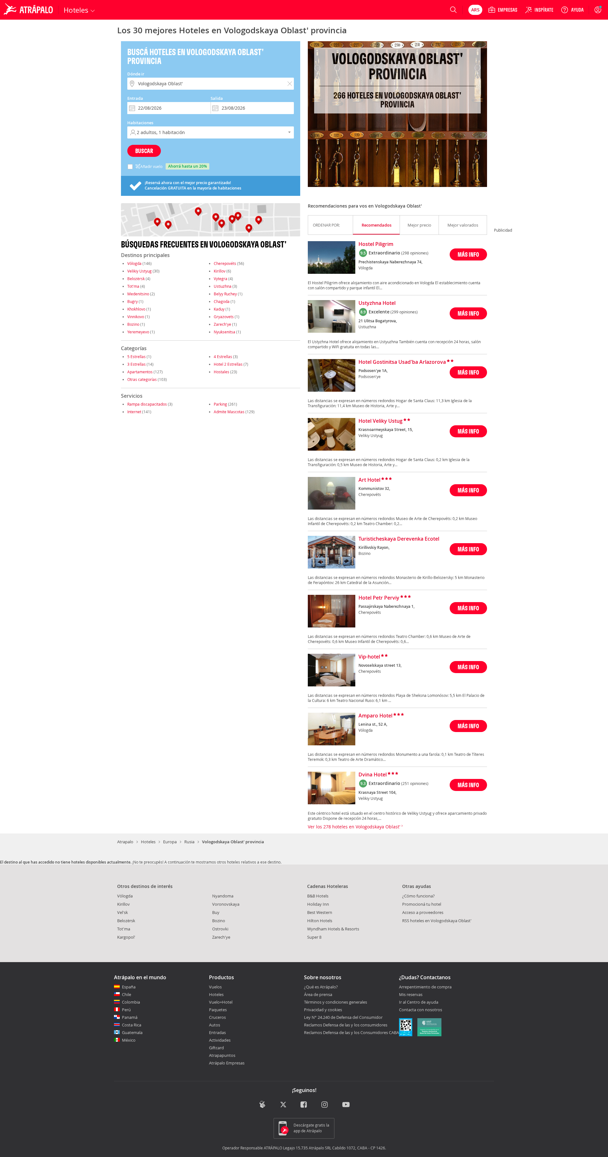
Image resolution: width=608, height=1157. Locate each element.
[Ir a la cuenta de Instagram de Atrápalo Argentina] (325, 1105)
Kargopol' (126, 937)
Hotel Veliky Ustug (380, 421)
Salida (217, 98)
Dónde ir (135, 74)
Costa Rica (131, 1025)
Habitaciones (140, 122)
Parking (220, 404)
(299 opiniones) (404, 311)
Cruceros (217, 1017)
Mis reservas (410, 994)
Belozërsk (136, 278)
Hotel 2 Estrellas (228, 364)
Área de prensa (318, 994)
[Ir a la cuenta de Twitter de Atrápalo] (283, 1105)
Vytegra (220, 278)
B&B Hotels (317, 896)
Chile (126, 994)
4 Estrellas (223, 356)
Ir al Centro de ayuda (418, 1002)
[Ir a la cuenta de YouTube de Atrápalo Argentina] (346, 1105)
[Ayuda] (572, 10)
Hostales (221, 371)
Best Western (319, 912)
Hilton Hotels (319, 920)
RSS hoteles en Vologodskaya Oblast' (437, 920)
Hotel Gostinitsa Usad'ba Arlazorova (402, 362)
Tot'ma (133, 286)
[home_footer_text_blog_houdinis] (262, 1104)
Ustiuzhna (222, 286)
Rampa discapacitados (147, 404)
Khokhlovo (136, 309)
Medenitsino (138, 293)
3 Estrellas (136, 364)
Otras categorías (142, 379)
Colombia (131, 1002)
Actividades (220, 1040)
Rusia (189, 842)
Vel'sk (122, 912)
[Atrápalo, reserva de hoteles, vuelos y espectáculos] (29, 10)
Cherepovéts (225, 263)
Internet (134, 411)
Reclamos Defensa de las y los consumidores (345, 1025)
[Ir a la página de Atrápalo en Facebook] (304, 1105)
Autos (214, 1025)
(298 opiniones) (414, 252)
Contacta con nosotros (420, 1009)
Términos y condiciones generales (335, 1002)
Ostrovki (220, 929)
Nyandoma (222, 896)
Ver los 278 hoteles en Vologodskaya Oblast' (355, 827)
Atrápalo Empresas (226, 1063)
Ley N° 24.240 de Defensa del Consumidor (343, 1017)
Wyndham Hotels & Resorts (333, 929)
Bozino (133, 324)
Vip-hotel (369, 657)
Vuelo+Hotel (220, 1002)
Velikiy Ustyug (139, 270)
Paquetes (218, 1009)
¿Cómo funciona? (418, 896)
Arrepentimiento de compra (425, 987)
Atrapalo (125, 842)
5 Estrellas (136, 356)
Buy (215, 912)
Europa (170, 842)
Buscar (144, 151)
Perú (126, 1009)
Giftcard (216, 1048)
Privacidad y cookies (323, 1009)
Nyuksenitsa (224, 331)
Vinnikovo (135, 316)
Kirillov (219, 270)
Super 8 (314, 937)
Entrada (135, 98)
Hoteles (148, 842)
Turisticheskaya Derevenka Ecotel (398, 539)
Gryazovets (224, 316)
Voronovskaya (225, 904)
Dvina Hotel (372, 775)
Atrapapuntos (222, 1055)
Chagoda (222, 301)
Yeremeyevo (138, 331)
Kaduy (219, 309)
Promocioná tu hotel (421, 904)
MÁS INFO (468, 254)
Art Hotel (369, 480)
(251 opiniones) (414, 783)
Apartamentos (140, 371)
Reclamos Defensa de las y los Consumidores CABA (351, 1032)
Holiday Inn (318, 904)
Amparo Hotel (375, 716)
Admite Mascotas (229, 411)
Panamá (129, 1017)
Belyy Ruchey (225, 293)
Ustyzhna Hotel (377, 303)
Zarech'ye (222, 324)
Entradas (217, 1032)
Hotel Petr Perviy (378, 598)
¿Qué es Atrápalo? (321, 987)
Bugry (132, 301)
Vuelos (215, 987)
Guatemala (132, 1032)
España (129, 987)
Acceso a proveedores (422, 912)
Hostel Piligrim (375, 244)
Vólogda (134, 263)
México (129, 1040)
